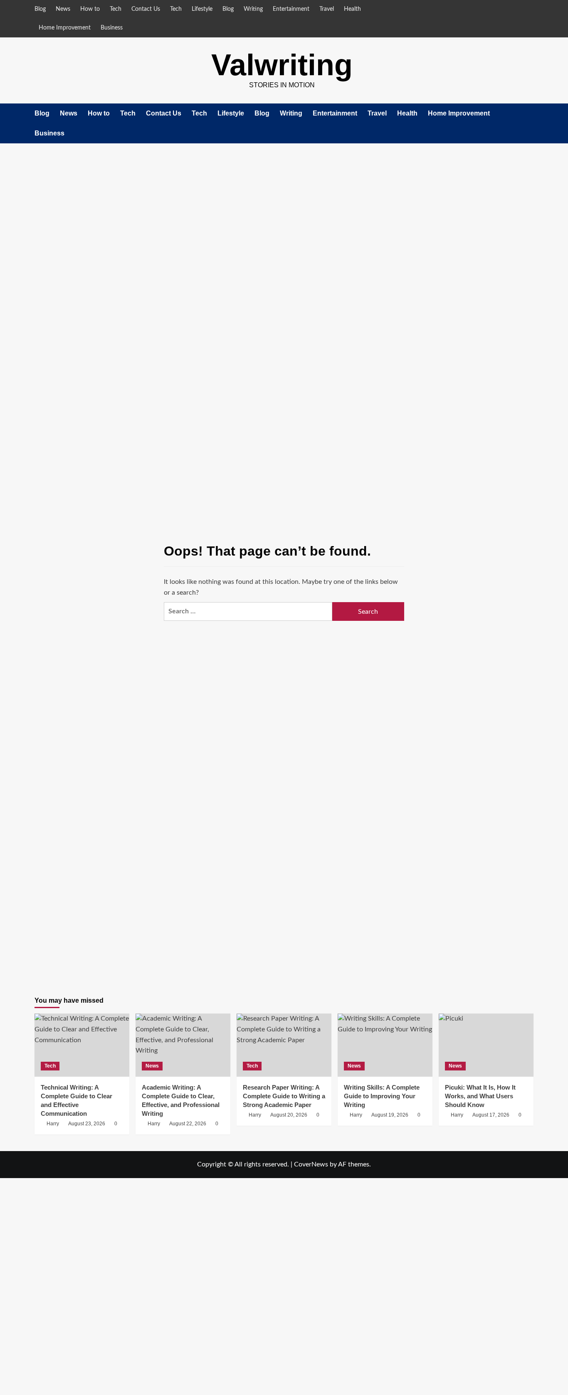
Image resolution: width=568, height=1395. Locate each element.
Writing (253, 9)
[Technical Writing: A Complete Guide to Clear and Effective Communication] (82, 1045)
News (63, 9)
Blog (40, 9)
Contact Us (145, 9)
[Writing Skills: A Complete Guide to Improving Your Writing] (385, 1045)
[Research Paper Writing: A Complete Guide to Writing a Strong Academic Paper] (284, 1045)
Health (352, 9)
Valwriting (282, 64)
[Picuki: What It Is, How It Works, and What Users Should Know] (486, 1045)
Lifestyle (202, 9)
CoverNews (311, 1164)
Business (112, 28)
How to (90, 9)
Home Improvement (65, 28)
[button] (528, 123)
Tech (115, 9)
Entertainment (291, 9)
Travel (326, 9)
